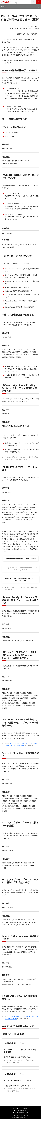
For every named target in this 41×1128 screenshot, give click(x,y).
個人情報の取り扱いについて (20, 1113)
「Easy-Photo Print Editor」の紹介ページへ (20, 558)
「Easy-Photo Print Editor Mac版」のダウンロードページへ (20, 579)
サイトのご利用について (20, 1110)
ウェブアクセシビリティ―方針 (20, 1115)
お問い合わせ (16, 1108)
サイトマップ (25, 1108)
